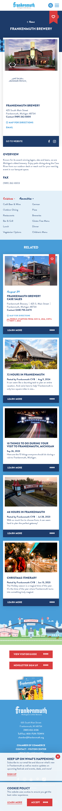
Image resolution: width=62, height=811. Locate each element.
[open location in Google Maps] (17, 79)
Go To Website (14, 141)
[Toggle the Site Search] (50, 5)
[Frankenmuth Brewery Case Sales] (31, 270)
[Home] (31, 710)
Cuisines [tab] (8, 198)
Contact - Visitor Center (31, 749)
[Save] (53, 16)
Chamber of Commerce (31, 745)
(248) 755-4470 (23, 310)
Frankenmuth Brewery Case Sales (24, 297)
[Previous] (10, 64)
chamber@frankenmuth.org (31, 737)
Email (9, 127)
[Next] (14, 64)
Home (32, 22)
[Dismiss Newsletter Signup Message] (58, 756)
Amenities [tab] (25, 198)
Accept (35, 802)
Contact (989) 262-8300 (18, 117)
